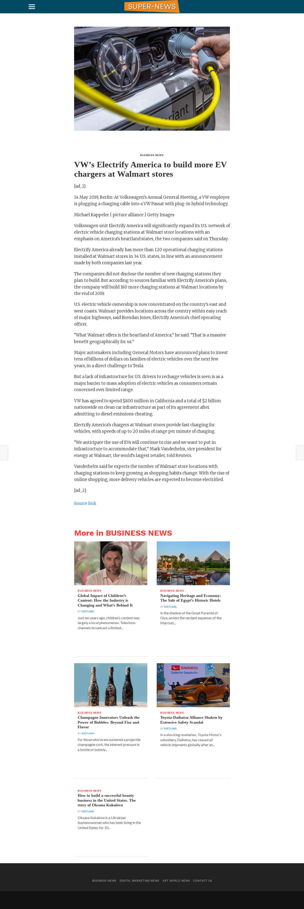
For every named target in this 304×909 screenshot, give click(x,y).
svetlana (87, 611)
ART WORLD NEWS (176, 880)
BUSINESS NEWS (104, 880)
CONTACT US (202, 880)
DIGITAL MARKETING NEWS (139, 880)
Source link (85, 503)
